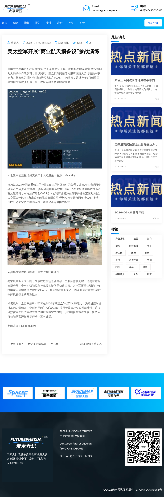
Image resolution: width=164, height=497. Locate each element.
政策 (133, 252)
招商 (149, 238)
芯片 (117, 267)
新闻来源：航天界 (91, 344)
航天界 (15, 43)
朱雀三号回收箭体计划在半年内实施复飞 (137, 80)
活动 (117, 245)
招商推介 (119, 274)
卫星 (136, 238)
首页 (4, 23)
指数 (26, 23)
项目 (149, 245)
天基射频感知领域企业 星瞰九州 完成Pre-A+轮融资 (137, 145)
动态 (15, 23)
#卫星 (54, 344)
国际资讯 (63, 43)
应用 (117, 260)
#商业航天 (17, 344)
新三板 (118, 252)
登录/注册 (153, 23)
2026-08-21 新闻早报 (129, 212)
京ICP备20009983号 (149, 489)
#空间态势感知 (37, 344)
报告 (38, 23)
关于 (82, 23)
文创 (136, 274)
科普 (149, 274)
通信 (147, 252)
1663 (79, 43)
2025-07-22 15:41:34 (38, 43)
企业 (49, 23)
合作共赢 (133, 260)
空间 (149, 260)
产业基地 (119, 238)
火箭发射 (133, 245)
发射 (60, 23)
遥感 (131, 267)
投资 (71, 23)
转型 (145, 267)
